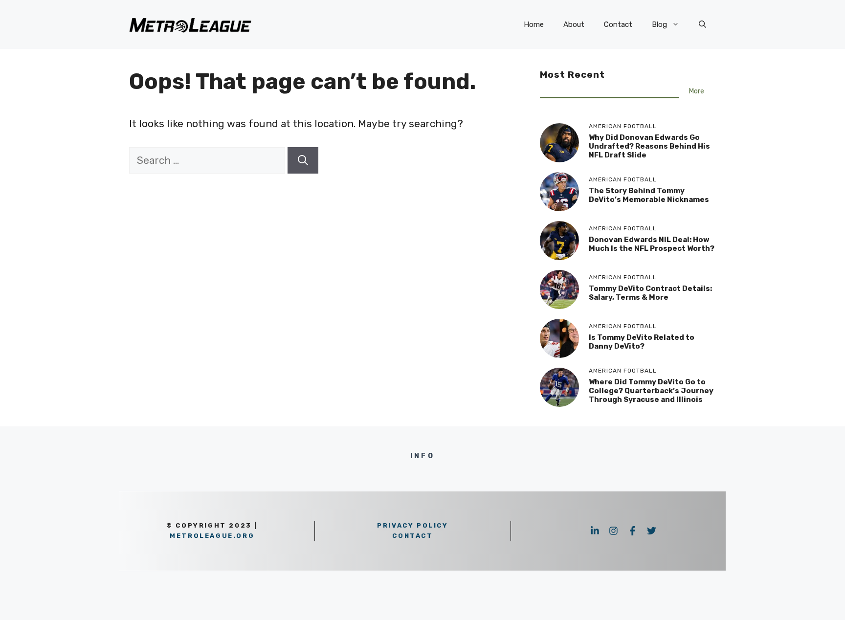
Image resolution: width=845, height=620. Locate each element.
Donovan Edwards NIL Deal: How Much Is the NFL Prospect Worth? (651, 244)
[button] (702, 24)
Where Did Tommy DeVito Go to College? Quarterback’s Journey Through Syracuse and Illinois (651, 390)
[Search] (303, 160)
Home (534, 24)
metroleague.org (212, 535)
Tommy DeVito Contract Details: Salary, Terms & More (650, 293)
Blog (659, 24)
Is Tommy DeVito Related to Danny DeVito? (641, 342)
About (573, 24)
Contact (618, 24)
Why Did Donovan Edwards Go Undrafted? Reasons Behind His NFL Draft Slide (649, 146)
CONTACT (412, 535)
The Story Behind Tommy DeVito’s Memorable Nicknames (649, 195)
